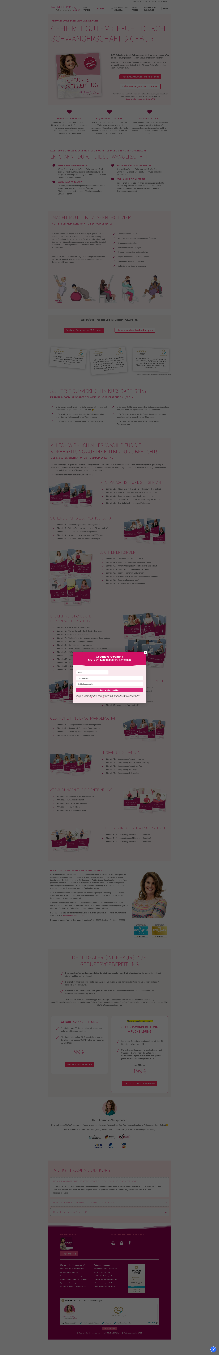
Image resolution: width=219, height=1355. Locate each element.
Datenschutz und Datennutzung (102, 698)
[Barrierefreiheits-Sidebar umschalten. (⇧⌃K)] (213, 1349)
